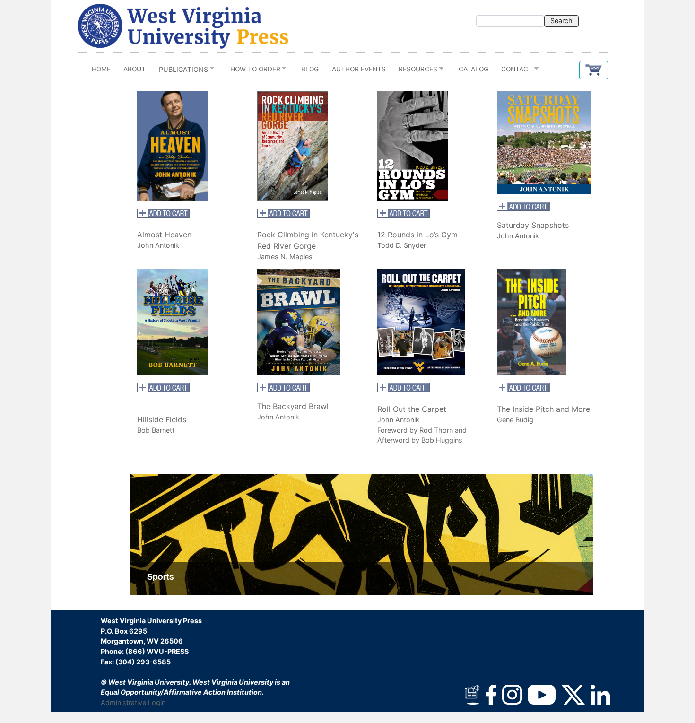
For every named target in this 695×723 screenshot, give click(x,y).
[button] (593, 70)
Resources (414, 71)
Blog (310, 69)
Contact (514, 71)
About (134, 69)
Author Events (359, 69)
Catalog (473, 69)
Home (101, 69)
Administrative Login (133, 702)
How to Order (252, 71)
